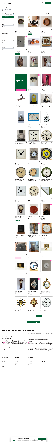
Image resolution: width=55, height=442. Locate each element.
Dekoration (6, 9)
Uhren (10, 9)
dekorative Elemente (23, 335)
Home (3, 9)
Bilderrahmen (4, 358)
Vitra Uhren (16, 358)
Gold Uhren (29, 364)
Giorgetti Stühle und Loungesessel (45, 358)
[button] (40, 0)
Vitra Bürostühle (43, 362)
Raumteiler (3, 361)
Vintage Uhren (17, 364)
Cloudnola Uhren (17, 361)
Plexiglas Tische (43, 361)
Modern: (4, 339)
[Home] (7, 3)
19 (35, 316)
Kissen (3, 365)
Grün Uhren (29, 367)
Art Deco (29, 342)
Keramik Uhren (30, 361)
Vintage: (4, 342)
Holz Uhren (29, 358)
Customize (42, 440)
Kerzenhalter (4, 367)
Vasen (3, 362)
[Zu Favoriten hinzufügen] (26, 29)
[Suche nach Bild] (35, 3)
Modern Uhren (17, 367)
